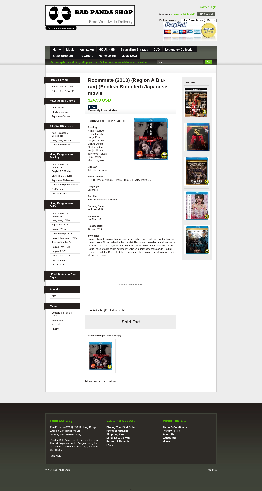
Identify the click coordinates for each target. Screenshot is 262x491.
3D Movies (57, 189)
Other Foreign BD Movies (65, 184)
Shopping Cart (115, 434)
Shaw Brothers (63, 55)
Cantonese (57, 320)
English (55, 329)
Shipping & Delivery (118, 437)
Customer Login (206, 7)
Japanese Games (61, 116)
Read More (55, 455)
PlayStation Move (61, 112)
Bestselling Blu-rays (134, 49)
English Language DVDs (64, 238)
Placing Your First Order (120, 427)
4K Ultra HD (107, 49)
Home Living (107, 55)
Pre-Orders (85, 55)
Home (57, 49)
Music (70, 49)
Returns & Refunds (118, 441)
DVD (156, 49)
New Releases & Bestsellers (60, 134)
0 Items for (183, 14)
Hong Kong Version (61, 140)
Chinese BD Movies (62, 175)
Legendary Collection (179, 49)
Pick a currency (170, 20)
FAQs (109, 445)
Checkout (206, 14)
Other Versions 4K (61, 144)
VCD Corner (58, 264)
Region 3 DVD (59, 251)
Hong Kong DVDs (61, 220)
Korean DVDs (59, 229)
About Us (168, 434)
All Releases (58, 107)
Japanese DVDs (60, 224)
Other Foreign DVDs (62, 233)
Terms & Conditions (175, 427)
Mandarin (56, 324)
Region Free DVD (61, 247)
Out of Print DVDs (61, 255)
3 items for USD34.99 (63, 86)
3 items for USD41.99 (63, 91)
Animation (87, 49)
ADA (54, 296)
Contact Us (169, 437)
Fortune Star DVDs (61, 242)
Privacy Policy (171, 430)
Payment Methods (117, 430)
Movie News (129, 55)
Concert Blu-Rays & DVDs (62, 314)
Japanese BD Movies (63, 180)
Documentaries (59, 193)
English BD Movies (61, 171)
